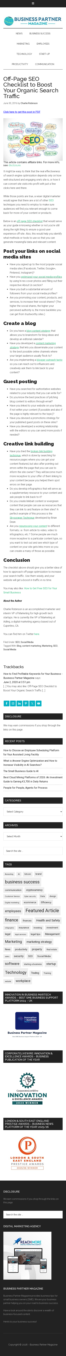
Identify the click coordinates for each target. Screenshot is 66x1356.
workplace (23, 981)
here (36, 634)
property (37, 949)
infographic (9, 928)
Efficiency (46, 902)
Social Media (27, 642)
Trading (35, 973)
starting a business (33, 964)
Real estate (52, 949)
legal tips (35, 934)
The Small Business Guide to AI (21, 771)
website (8, 981)
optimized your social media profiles (41, 276)
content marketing (31, 646)
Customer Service (12, 896)
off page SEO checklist (30, 221)
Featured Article (42, 910)
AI (19, 874)
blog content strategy (38, 330)
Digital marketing (12, 903)
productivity (21, 949)
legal (7, 934)
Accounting (9, 874)
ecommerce (30, 902)
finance (11, 920)
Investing (38, 928)
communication (13, 890)
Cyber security (30, 896)
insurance (24, 927)
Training (47, 973)
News (7, 949)
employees (13, 911)
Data (42, 896)
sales (7, 956)
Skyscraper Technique (22, 517)
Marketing (47, 646)
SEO (51, 200)
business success (22, 882)
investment (52, 927)
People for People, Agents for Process (25, 787)
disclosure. (14, 165)
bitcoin (28, 874)
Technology (15, 972)
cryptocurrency (34, 890)
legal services (20, 934)
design (53, 896)
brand (38, 874)
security (19, 956)
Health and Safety (48, 920)
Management (52, 934)
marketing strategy (39, 942)
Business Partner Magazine (33, 21)
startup (51, 964)
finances (27, 920)
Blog (19, 646)
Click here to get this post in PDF (21, 111)
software (12, 964)
